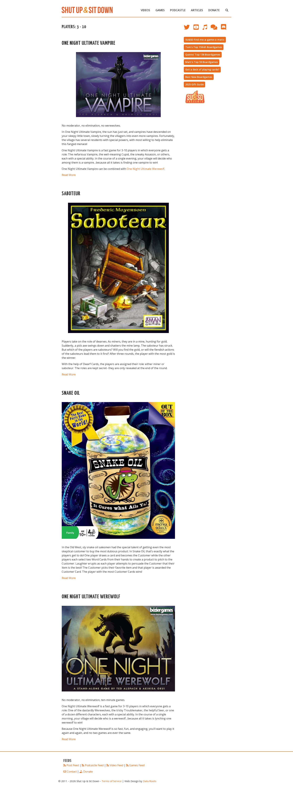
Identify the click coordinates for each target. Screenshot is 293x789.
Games (160, 10)
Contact (72, 771)
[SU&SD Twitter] (188, 29)
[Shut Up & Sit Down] (87, 10)
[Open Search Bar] (226, 10)
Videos (145, 10)
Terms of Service (112, 781)
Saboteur (71, 193)
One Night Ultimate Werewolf (145, 169)
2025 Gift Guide (194, 84)
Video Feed (116, 765)
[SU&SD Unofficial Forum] (216, 29)
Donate (214, 10)
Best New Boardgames (198, 77)
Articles (197, 10)
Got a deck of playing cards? (202, 69)
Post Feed (72, 765)
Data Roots (149, 781)
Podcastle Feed (94, 765)
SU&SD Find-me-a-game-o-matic (204, 39)
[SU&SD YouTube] (197, 29)
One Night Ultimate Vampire (88, 43)
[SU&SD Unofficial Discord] (225, 29)
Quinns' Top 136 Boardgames (202, 54)
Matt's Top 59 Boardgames (201, 62)
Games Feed (136, 765)
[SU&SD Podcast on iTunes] (206, 29)
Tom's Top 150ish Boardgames (203, 47)
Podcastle (177, 10)
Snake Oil (71, 393)
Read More (69, 175)
